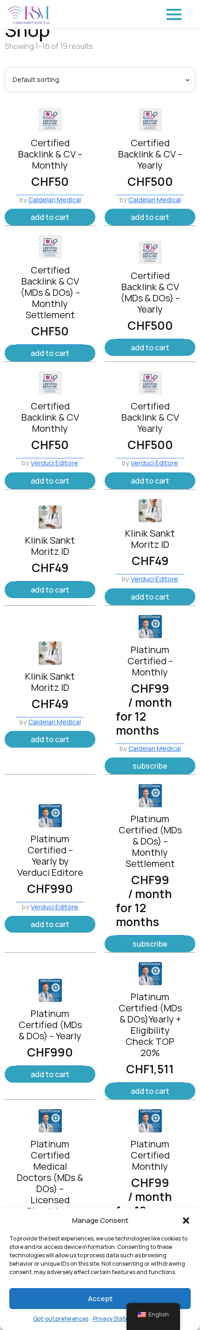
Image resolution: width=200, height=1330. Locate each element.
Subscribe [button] (150, 766)
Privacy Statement (118, 1319)
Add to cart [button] (50, 217)
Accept (100, 1298)
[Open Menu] (174, 14)
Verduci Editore (54, 462)
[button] (186, 1220)
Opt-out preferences (60, 1319)
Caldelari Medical (54, 199)
